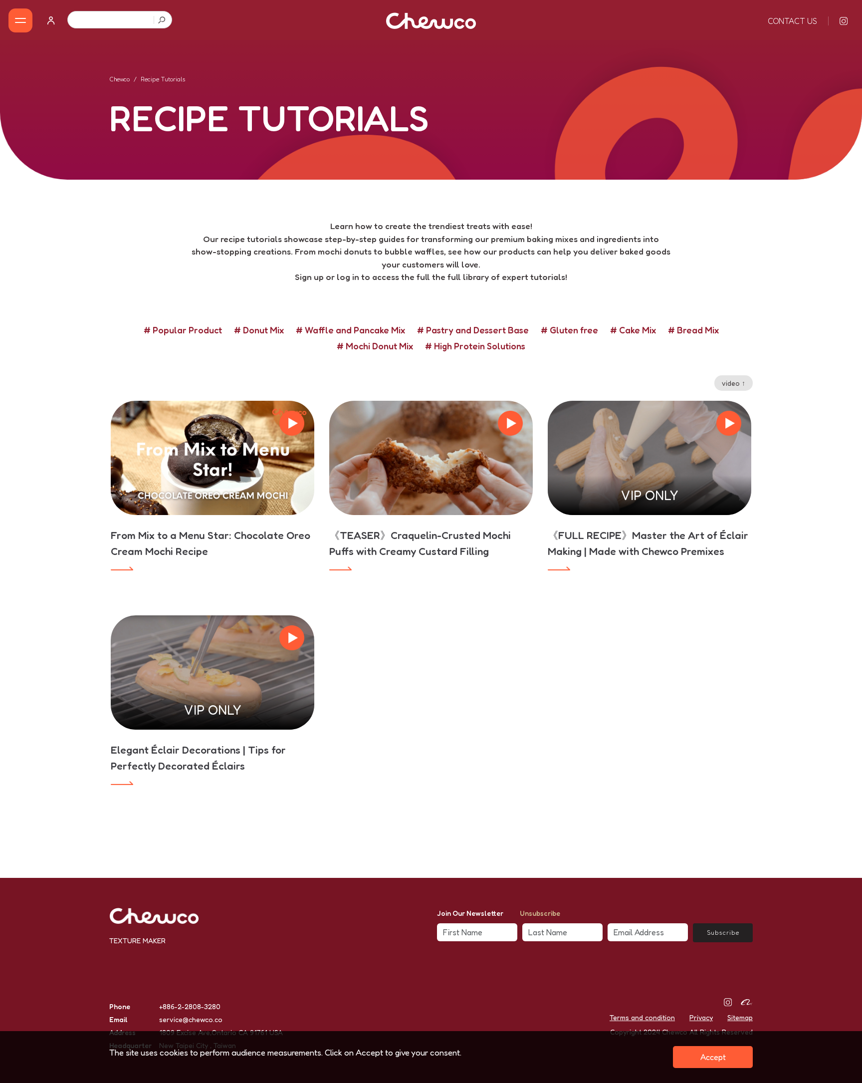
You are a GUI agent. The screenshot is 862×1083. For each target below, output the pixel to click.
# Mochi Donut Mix (375, 345)
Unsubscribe (540, 913)
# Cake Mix (633, 329)
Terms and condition (642, 1017)
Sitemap (740, 1017)
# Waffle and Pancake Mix (350, 329)
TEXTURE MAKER (137, 940)
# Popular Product (183, 329)
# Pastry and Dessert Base (473, 329)
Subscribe (723, 932)
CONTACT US (792, 21)
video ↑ (733, 383)
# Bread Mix (693, 329)
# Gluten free (569, 329)
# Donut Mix (259, 329)
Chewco (119, 79)
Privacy (701, 1017)
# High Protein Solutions (475, 345)
